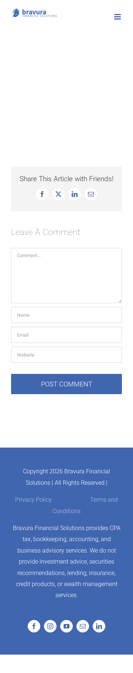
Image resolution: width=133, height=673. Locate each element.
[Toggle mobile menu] (118, 17)
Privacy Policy (33, 499)
